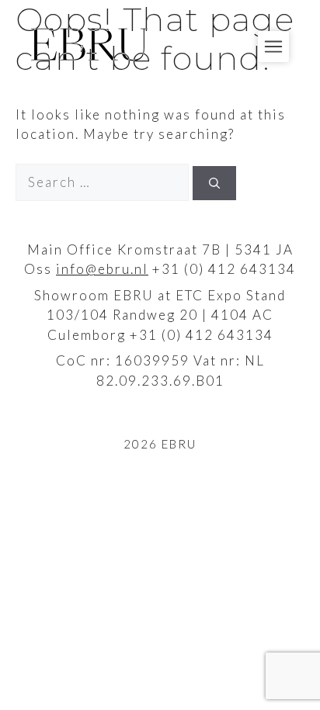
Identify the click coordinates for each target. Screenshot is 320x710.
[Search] (214, 183)
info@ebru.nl (102, 269)
